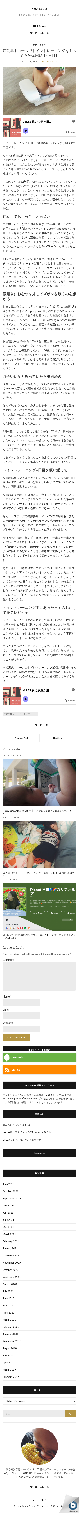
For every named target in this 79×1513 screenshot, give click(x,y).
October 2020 (10, 1269)
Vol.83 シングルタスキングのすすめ (22, 1139)
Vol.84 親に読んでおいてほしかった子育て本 (27, 1132)
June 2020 (8, 1298)
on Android (17, 1057)
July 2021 (8, 1212)
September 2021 (12, 1198)
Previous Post (21, 738)
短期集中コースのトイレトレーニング (29, 667)
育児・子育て (39, 45)
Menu (41, 26)
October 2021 (10, 1191)
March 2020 (9, 1319)
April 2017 (8, 1362)
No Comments (49, 61)
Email (7, 1009)
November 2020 (12, 1262)
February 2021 (11, 1241)
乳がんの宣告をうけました (17, 1124)
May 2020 (8, 1305)
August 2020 (10, 1284)
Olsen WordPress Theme (30, 1506)
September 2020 (12, 1276)
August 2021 (10, 1205)
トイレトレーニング (27, 714)
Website (8, 1022)
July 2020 (8, 1291)
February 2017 (11, 1376)
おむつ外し (9, 714)
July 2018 (8, 1355)
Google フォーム (55, 1094)
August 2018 (10, 1348)
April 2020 (8, 1312)
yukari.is (39, 8)
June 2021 (8, 1219)
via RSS (16, 1070)
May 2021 (8, 1227)
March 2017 (9, 1369)
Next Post (57, 738)
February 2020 (11, 1326)
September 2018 (12, 1341)
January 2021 (10, 1248)
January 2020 (10, 1334)
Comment (8, 959)
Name (7, 996)
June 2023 (8, 1184)
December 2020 (11, 1255)
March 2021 (9, 1234)
